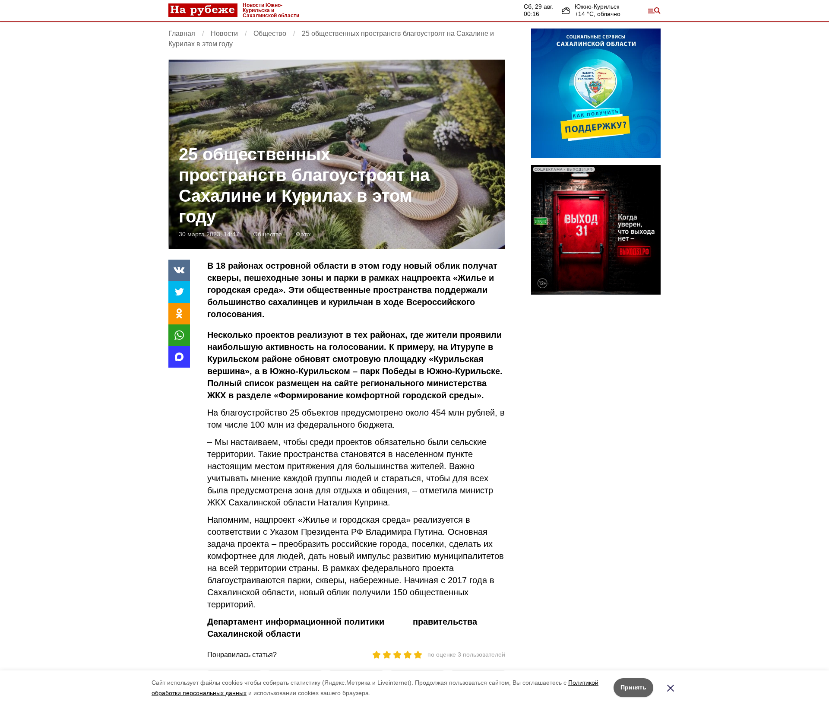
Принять (633, 687)
